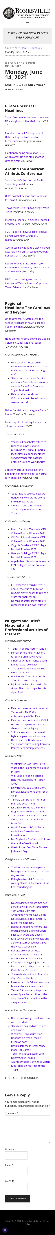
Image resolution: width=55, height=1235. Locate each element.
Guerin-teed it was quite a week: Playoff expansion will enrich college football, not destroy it (27, 251)
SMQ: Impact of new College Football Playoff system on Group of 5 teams (26, 235)
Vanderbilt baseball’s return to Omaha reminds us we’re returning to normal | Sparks (28, 446)
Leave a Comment (14, 89)
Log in (39, 1221)
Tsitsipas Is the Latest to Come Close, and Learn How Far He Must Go (29, 819)
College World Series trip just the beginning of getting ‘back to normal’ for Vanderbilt (26, 473)
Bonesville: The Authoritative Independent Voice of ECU (27, 13)
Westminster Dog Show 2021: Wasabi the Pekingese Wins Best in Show (30, 767)
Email (9, 1165)
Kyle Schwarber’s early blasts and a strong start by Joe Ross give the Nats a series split (30, 942)
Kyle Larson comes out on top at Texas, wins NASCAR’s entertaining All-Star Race (29, 712)
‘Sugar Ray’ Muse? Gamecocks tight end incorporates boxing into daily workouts (28, 497)
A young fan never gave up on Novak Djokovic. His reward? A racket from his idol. (28, 918)
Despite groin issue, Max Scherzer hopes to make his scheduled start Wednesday (27, 954)
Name (9, 1149)
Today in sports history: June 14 (29, 648)
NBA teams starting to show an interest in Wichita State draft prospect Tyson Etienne (27, 283)
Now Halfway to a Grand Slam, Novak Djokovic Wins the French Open (29, 791)
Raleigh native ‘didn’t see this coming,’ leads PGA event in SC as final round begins (30, 883)
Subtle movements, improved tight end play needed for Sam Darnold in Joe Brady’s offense (28, 736)
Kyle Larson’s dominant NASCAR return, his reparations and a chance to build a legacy (29, 724)
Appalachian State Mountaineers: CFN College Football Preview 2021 (30, 565)
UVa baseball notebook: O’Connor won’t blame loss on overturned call (28, 398)
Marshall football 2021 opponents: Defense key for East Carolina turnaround (25, 137)
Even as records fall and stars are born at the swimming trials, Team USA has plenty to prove (30, 986)
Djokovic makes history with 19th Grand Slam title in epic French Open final (30, 688)
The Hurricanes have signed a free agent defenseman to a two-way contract (30, 871)
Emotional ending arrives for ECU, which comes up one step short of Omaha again (24, 157)
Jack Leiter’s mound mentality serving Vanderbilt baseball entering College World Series (28, 458)
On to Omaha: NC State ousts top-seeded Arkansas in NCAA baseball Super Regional (25, 322)
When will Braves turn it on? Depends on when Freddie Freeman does (27, 1038)
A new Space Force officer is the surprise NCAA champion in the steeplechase (29, 998)
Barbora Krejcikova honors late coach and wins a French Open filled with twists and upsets (29, 930)
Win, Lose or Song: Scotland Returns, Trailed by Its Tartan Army (28, 779)
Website (9, 1181)
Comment (11, 1113)
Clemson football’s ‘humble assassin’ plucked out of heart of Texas (29, 509)
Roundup (31, 1078)
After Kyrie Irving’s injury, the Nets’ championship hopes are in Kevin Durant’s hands (30, 966)
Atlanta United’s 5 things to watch (30, 1061)
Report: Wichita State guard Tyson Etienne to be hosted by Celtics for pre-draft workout (27, 267)
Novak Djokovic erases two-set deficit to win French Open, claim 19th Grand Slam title (29, 907)
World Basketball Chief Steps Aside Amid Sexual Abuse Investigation (27, 831)
